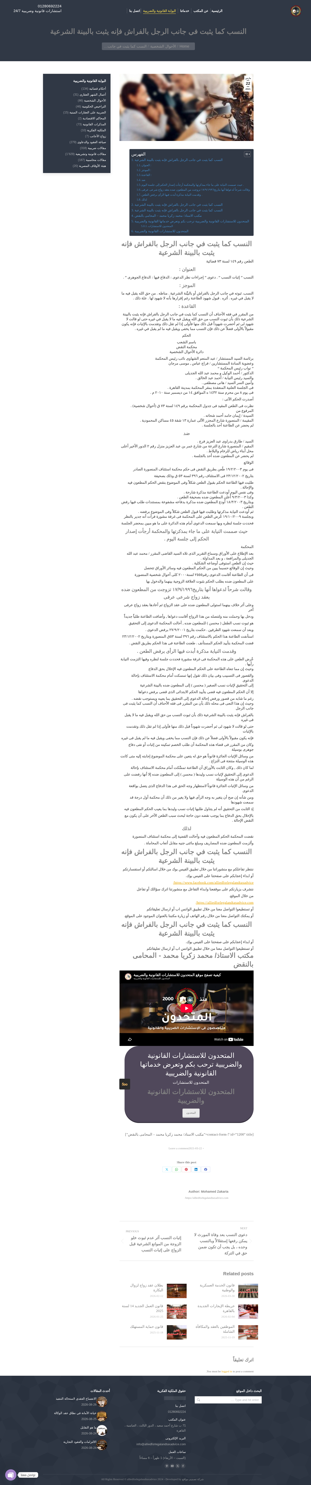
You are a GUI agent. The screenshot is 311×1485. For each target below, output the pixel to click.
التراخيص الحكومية (94, 106)
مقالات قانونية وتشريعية (91, 154)
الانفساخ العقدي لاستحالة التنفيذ (76, 1398)
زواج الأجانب (98, 136)
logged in (227, 1371)
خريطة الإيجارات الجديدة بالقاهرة (216, 1308)
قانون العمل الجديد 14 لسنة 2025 (142, 1308)
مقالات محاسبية (96, 160)
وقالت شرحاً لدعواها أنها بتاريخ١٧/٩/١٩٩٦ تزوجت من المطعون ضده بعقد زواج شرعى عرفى (195, 189)
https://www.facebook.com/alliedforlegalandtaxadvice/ (213, 882)
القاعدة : (146, 175)
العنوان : (146, 165)
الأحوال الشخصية (95, 100)
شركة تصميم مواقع (192, 1479)
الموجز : (146, 170)
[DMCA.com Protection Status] (175, 1399)
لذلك (144, 199)
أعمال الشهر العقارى (93, 94)
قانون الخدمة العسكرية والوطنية (217, 1287)
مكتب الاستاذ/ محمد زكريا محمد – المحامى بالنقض (168, 215)
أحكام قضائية (97, 88)
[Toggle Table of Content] (245, 154)
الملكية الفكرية (96, 130)
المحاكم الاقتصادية (94, 118)
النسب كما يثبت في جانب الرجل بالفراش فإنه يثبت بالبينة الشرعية (179, 160)
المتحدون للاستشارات (160, 226)
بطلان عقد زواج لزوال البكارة (146, 1287)
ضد (143, 180)
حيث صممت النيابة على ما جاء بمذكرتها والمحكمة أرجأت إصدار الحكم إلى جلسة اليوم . (192, 185)
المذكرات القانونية (94, 124)
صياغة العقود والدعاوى (91, 142)
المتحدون (191, 1112)
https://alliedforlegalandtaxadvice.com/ (225, 902)
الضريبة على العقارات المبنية (87, 112)
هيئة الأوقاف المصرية (92, 166)
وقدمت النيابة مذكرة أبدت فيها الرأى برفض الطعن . (171, 194)
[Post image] (248, 1291)
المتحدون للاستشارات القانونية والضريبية (161, 231)
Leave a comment (179, 1148)
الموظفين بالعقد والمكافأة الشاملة (215, 1329)
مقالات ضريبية (97, 148)
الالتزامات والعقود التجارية (79, 1442)
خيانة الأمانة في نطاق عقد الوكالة (75, 1413)
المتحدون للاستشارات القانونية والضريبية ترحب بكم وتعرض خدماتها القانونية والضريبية (192, 221)
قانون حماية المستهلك (146, 1327)
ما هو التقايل (88, 1427)
